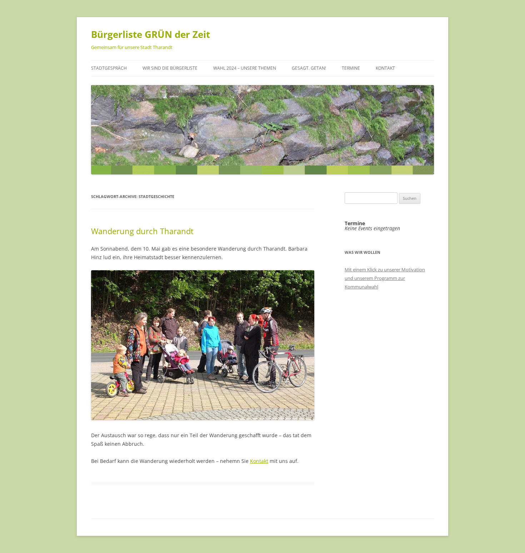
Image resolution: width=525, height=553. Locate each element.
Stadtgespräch (109, 68)
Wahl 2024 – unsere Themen (244, 68)
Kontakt (385, 68)
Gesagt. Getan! (309, 68)
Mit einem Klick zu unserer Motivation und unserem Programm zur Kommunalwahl (385, 278)
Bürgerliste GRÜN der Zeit (150, 34)
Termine (351, 68)
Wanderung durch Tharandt (142, 231)
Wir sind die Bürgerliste (170, 68)
